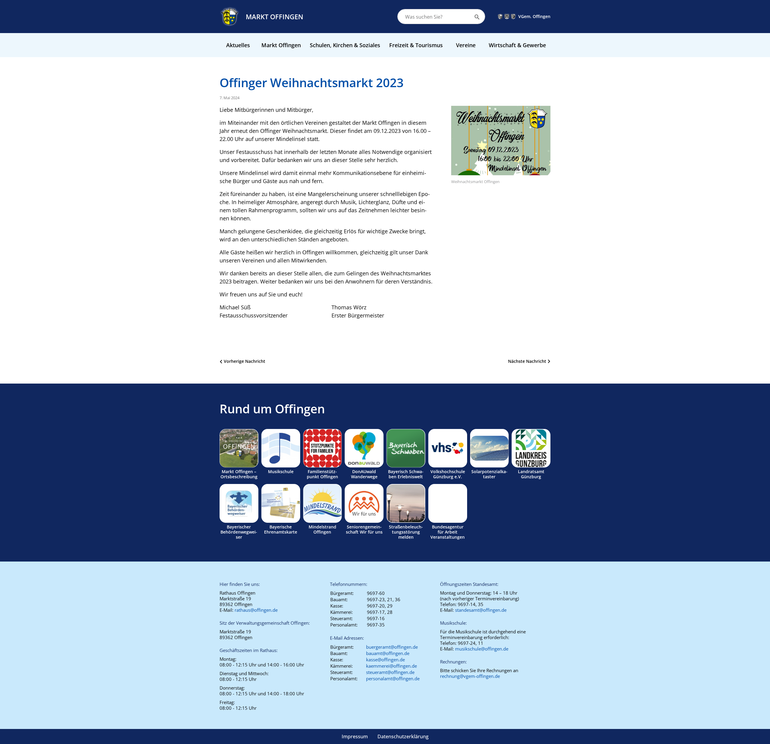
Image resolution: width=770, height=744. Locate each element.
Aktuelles (238, 45)
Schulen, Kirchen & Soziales (345, 45)
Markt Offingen (281, 45)
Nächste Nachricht (527, 361)
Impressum (355, 736)
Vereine (466, 45)
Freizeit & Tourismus (416, 45)
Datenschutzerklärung (403, 736)
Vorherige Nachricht (244, 361)
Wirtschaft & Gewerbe (517, 45)
